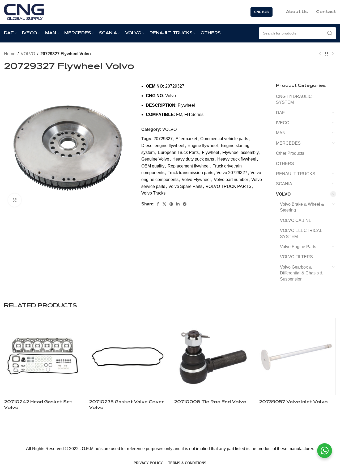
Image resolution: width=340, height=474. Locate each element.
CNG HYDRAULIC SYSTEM (294, 99)
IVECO (282, 122)
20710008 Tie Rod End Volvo (210, 402)
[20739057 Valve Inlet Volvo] (297, 356)
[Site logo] (24, 11)
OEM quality (152, 166)
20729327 (163, 138)
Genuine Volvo (155, 159)
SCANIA (284, 184)
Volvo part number (231, 179)
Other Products (290, 153)
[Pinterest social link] (171, 204)
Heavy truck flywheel (236, 159)
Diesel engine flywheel (162, 145)
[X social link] (164, 204)
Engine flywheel (203, 145)
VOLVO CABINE (296, 220)
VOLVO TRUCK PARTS (229, 186)
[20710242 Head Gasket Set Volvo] (42, 356)
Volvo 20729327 (231, 172)
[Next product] (333, 54)
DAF (280, 112)
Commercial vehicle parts (224, 138)
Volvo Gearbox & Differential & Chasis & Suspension (301, 273)
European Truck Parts (178, 152)
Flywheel (210, 152)
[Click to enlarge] (14, 200)
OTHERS (285, 163)
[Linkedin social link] (178, 204)
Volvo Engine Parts (298, 246)
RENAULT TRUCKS (295, 173)
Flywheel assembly (240, 152)
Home (9, 53)
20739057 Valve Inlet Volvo (293, 402)
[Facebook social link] (158, 204)
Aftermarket (186, 138)
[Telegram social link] (184, 204)
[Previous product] (320, 54)
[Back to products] (326, 54)
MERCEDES (288, 143)
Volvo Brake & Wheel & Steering (302, 207)
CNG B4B (261, 12)
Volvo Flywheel (196, 179)
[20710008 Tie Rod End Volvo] (212, 356)
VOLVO (28, 53)
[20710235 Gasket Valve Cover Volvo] (127, 356)
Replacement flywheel (189, 166)
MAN (281, 133)
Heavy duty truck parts (193, 159)
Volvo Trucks (153, 193)
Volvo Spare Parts (185, 186)
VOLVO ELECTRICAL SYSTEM (301, 233)
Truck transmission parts (190, 172)
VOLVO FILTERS (296, 257)
